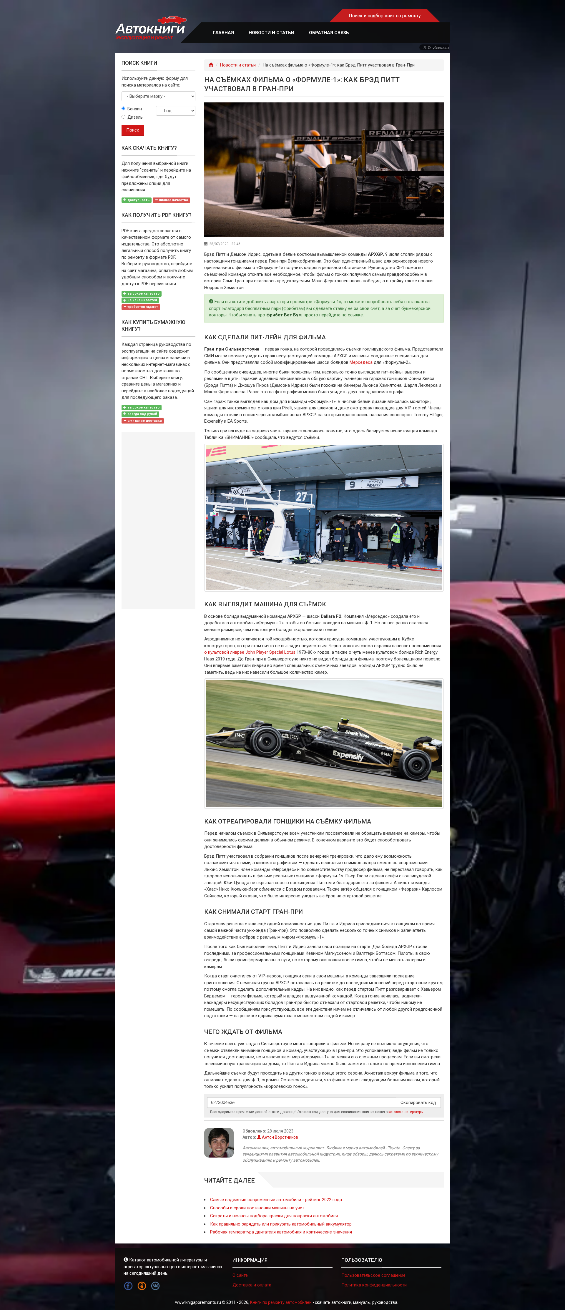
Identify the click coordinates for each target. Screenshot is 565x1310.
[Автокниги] (151, 28)
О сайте (240, 1275)
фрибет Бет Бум (284, 315)
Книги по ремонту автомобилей (281, 1302)
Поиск (132, 130)
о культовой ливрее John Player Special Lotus (249, 652)
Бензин (134, 109)
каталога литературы (405, 1112)
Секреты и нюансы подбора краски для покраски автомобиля (274, 1215)
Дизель (135, 117)
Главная (223, 32)
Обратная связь (329, 32)
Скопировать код (418, 1102)
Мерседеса (361, 362)
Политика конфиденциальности (374, 1285)
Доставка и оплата (251, 1285)
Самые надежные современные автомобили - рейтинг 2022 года (276, 1199)
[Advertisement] (158, 520)
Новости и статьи (271, 32)
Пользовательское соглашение (373, 1275)
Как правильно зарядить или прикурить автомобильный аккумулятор (281, 1224)
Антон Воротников (279, 1137)
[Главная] (211, 65)
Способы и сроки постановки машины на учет (257, 1208)
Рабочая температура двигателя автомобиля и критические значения (281, 1232)
